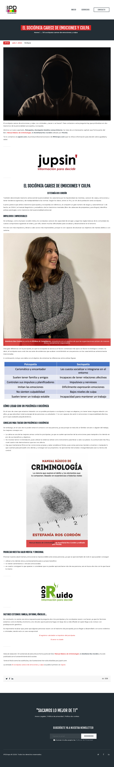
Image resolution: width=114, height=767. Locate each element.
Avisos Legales (40, 716)
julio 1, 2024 (17, 43)
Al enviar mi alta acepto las (74, 740)
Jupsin (6, 43)
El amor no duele (57, 639)
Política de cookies (72, 716)
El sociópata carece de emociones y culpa (28, 665)
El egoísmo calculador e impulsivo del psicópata (57, 635)
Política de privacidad (55, 716)
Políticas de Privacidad (84, 740)
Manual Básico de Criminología (19, 133)
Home (36, 32)
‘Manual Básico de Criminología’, (66, 654)
